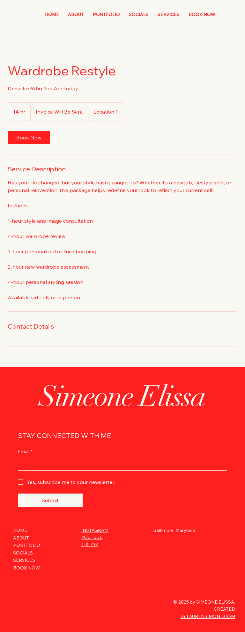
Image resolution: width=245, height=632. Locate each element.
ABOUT (21, 538)
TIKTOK (89, 544)
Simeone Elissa (122, 396)
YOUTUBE (91, 537)
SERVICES (24, 560)
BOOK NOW (26, 568)
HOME (20, 530)
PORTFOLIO (26, 545)
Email (25, 451)
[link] (29, 137)
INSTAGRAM (94, 530)
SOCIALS (23, 553)
